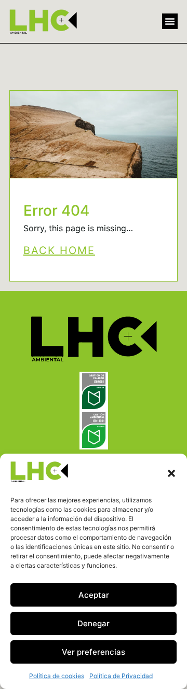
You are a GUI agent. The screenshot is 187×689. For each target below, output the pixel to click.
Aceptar (93, 595)
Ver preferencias (93, 652)
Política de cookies (56, 676)
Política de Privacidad (121, 676)
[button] (171, 473)
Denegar (93, 623)
